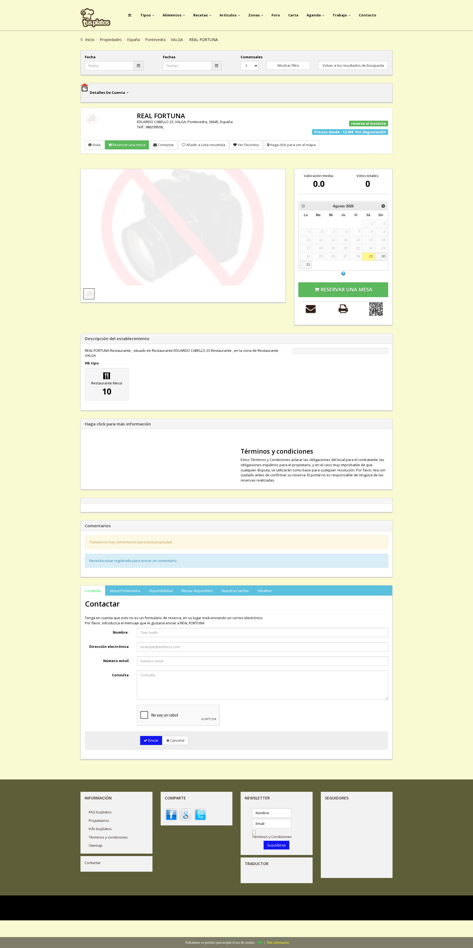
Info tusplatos (100, 828)
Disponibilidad (161, 590)
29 (371, 256)
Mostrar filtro (288, 65)
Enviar (152, 740)
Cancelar (177, 740)
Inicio (89, 39)
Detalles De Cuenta (108, 92)
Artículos (228, 15)
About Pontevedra (125, 590)
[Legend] (343, 273)
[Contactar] (311, 308)
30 (383, 256)
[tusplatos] (99, 18)
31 (308, 264)
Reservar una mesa (128, 144)
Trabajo (340, 15)
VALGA (177, 39)
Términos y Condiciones (272, 836)
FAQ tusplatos (100, 812)
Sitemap (95, 845)
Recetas (201, 15)
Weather (265, 590)
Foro (276, 15)
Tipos (146, 15)
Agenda (314, 15)
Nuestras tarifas (235, 590)
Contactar (165, 144)
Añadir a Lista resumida (205, 144)
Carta (293, 15)
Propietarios (99, 820)
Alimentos (172, 15)
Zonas (254, 15)
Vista (95, 144)
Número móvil (116, 660)
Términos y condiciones (108, 837)
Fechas (169, 56)
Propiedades (111, 39)
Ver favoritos (248, 144)
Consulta (120, 674)
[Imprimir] (343, 308)
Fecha (90, 56)
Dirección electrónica (109, 646)
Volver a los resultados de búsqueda (353, 65)
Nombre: (121, 632)
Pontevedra (155, 39)
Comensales (249, 56)
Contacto (367, 15)
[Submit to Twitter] (200, 814)
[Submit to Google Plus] (185, 814)
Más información (278, 942)
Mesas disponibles (197, 590)
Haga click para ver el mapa (292, 144)
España (133, 39)
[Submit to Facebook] (171, 814)
